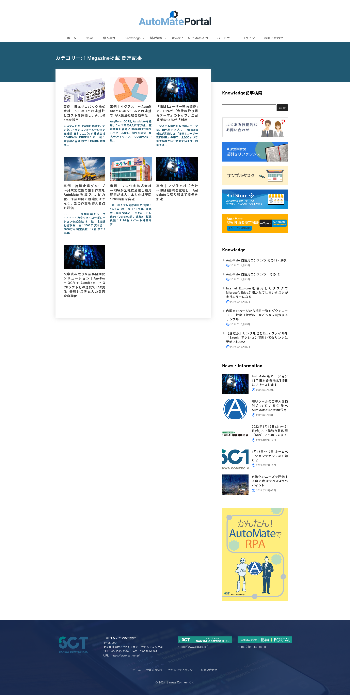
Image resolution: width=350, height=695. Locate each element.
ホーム (71, 38)
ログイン (248, 38)
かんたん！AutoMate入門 (190, 38)
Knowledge (133, 38)
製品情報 (156, 38)
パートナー (225, 38)
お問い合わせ (273, 38)
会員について (154, 670)
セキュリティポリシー (182, 670)
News (89, 38)
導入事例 (109, 38)
